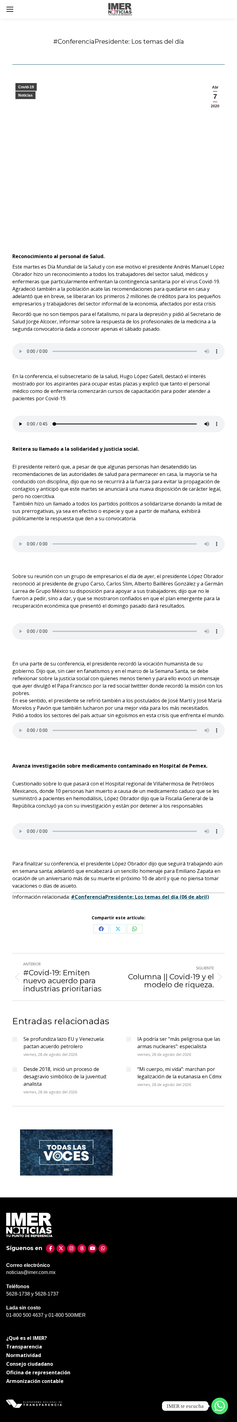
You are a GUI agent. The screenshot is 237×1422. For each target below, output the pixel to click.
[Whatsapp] (219, 1406)
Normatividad (23, 1355)
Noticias (25, 95)
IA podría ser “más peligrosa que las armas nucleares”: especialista (178, 1043)
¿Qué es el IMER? (26, 1338)
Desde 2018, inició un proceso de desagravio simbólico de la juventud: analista (65, 1076)
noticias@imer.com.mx (31, 1272)
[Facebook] (50, 1248)
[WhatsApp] (102, 1248)
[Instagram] (71, 1248)
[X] (60, 1248)
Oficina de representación (38, 1372)
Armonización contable (35, 1381)
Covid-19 (26, 87)
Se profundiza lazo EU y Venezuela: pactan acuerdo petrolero (63, 1043)
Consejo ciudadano (29, 1364)
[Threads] (81, 1248)
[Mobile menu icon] (10, 9)
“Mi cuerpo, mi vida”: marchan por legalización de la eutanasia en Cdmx (179, 1073)
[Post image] (14, 1039)
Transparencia (24, 1347)
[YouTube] (92, 1248)
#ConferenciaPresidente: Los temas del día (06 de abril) (140, 896)
